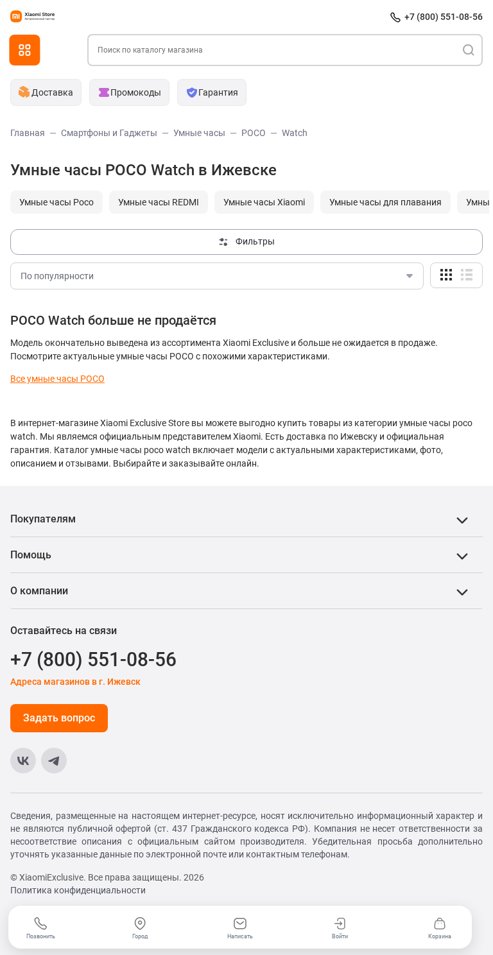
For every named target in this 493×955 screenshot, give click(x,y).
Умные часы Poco (56, 202)
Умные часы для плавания (385, 202)
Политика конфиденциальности (78, 890)
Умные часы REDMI (158, 202)
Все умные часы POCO (57, 379)
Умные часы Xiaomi (264, 202)
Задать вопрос (59, 718)
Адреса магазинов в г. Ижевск (75, 681)
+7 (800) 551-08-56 (443, 17)
